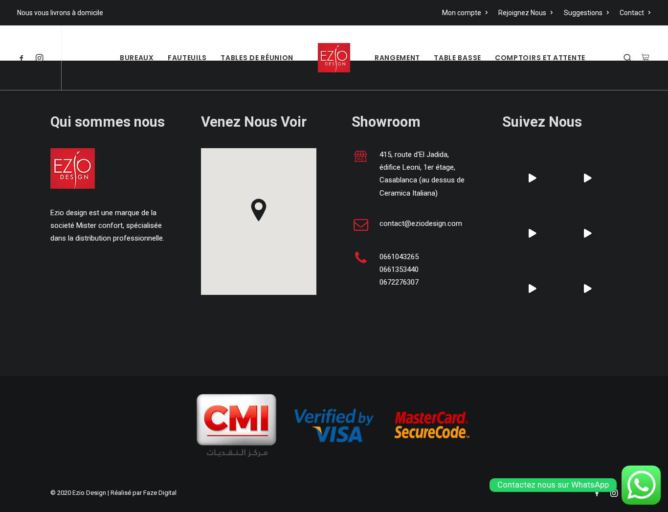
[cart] (644, 57)
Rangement (397, 58)
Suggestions (583, 13)
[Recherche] (630, 57)
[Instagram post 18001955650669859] (587, 289)
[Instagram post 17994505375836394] (532, 233)
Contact (632, 13)
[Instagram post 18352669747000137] (532, 289)
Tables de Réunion (257, 58)
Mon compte (461, 13)
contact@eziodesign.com (420, 223)
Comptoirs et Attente (540, 58)
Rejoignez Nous (522, 13)
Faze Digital (160, 492)
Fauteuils (187, 58)
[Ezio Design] (334, 57)
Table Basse (457, 58)
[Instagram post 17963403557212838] (587, 233)
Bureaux (137, 58)
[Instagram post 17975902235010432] (587, 178)
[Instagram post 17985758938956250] (532, 178)
